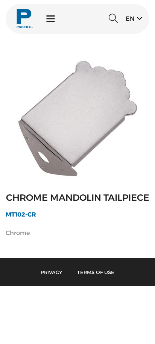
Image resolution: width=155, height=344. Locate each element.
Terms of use (95, 272)
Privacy (51, 272)
